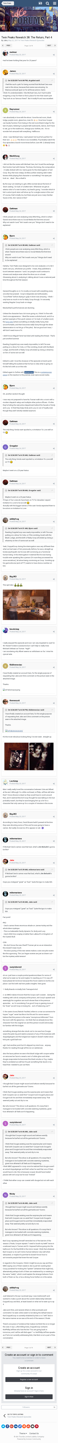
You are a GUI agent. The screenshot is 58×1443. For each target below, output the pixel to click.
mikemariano (16, 838)
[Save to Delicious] (20, 1426)
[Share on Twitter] (3, 1426)
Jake (5, 40)
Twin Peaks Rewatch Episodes (32, 40)
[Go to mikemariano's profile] (5, 840)
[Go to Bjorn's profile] (5, 237)
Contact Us (34, 1433)
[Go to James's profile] (5, 72)
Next (49, 45)
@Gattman (29, 372)
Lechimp (14, 781)
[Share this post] (53, 55)
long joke (9, 322)
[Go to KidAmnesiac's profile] (5, 666)
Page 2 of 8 (29, 46)
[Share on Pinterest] (37, 1426)
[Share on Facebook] (7, 1426)
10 (54, 1407)
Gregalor (32, 490)
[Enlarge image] (14, 731)
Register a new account (29, 1379)
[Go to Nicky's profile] (5, 1195)
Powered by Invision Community (29, 1439)
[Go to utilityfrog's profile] (5, 520)
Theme (22, 1433)
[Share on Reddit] (24, 1426)
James (13, 71)
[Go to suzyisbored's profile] (5, 968)
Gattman (32, 245)
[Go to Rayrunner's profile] (5, 110)
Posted (18, 55)
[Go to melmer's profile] (5, 53)
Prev (8, 45)
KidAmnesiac (34, 710)
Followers (26, 1407)
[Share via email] (32, 1426)
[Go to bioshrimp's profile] (5, 630)
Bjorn (31, 528)
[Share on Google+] (11, 1426)
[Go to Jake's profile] (5, 861)
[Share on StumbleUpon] (28, 1426)
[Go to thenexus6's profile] (5, 701)
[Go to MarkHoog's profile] (5, 157)
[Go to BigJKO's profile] (5, 577)
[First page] (2, 45)
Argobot (32, 80)
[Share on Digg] (16, 1426)
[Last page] (55, 45)
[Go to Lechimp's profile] (5, 782)
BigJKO (13, 576)
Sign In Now (29, 1397)
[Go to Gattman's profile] (5, 209)
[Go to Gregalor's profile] (5, 447)
